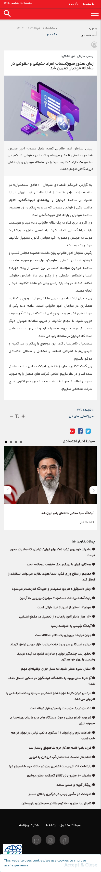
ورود (72, 4)
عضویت (87, 4)
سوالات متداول (70, 825)
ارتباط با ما (49, 825)
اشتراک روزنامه (29, 825)
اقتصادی (86, 36)
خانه (91, 29)
